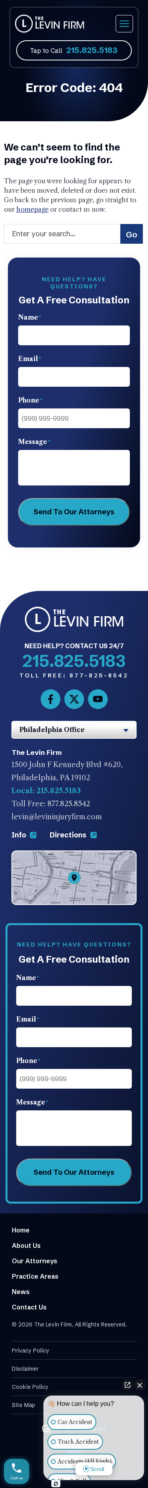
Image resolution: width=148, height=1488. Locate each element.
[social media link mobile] (50, 699)
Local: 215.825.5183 (46, 790)
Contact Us (29, 1307)
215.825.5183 (92, 50)
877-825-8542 (74, 675)
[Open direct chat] (127, 1384)
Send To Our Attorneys (74, 511)
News (21, 1292)
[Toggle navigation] (124, 23)
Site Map (23, 1405)
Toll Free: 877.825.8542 (50, 803)
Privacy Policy (30, 1350)
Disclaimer (25, 1368)
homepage (32, 209)
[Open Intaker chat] (55, 1483)
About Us (26, 1245)
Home (21, 1230)
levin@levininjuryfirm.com (56, 817)
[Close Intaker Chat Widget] (139, 1384)
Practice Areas (35, 1276)
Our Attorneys (34, 1261)
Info (19, 834)
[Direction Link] (74, 856)
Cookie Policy (30, 1386)
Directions (69, 834)
